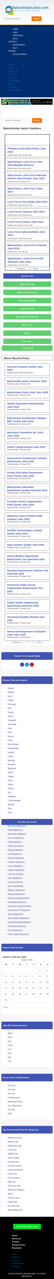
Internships (19, 45)
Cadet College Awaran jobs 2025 (26, 447)
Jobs (10, 68)
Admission (18, 35)
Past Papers (12, 49)
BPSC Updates (13, 40)
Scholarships (20, 54)
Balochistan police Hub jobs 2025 (27, 381)
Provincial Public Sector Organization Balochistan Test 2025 (25, 588)
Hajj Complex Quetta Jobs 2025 (25, 544)
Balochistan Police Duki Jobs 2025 (27, 392)
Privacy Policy (18, 1245)
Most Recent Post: (17, 358)
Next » (36, 268)
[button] (7, 60)
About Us (16, 1239)
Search (36, 19)
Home (11, 65)
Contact (15, 1242)
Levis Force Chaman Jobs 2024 (26, 211)
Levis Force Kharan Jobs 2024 (25, 221)
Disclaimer (17, 1248)
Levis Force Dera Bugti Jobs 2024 (27, 201)
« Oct (5, 1007)
